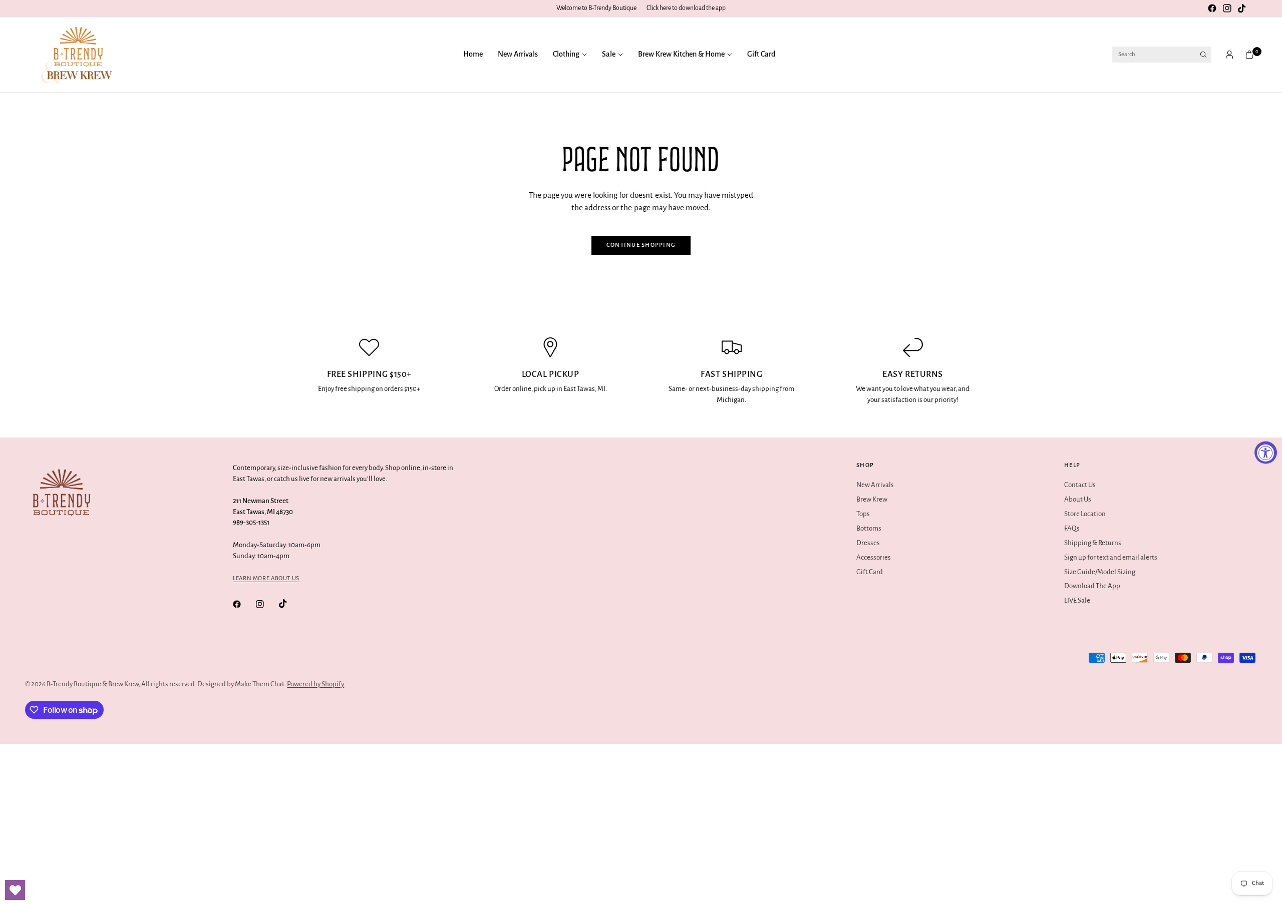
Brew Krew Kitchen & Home (681, 54)
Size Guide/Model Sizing (1099, 572)
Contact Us (1080, 485)
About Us (1077, 499)
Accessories (873, 557)
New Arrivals (518, 54)
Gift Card (761, 54)
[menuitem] (476, 54)
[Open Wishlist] (15, 890)
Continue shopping (641, 245)
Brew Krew (871, 499)
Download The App (1092, 586)
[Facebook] (1211, 8)
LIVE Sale (1077, 600)
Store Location (1085, 514)
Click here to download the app (686, 8)
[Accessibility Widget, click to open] (1265, 452)
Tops (863, 514)
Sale (608, 54)
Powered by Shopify (315, 684)
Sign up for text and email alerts (1110, 557)
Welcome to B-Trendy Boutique (596, 8)
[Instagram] (1226, 8)
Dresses (868, 543)
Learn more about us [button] (266, 578)
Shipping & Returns (1092, 543)
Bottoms (868, 528)
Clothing (566, 54)
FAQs (1072, 528)
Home (473, 54)
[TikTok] (1241, 8)
